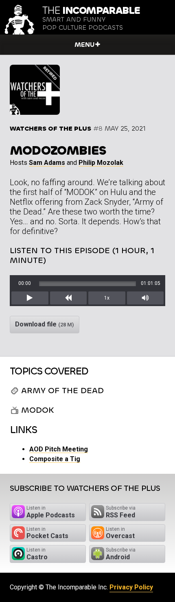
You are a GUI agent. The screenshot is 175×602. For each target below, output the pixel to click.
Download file (44, 324)
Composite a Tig (54, 459)
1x (106, 298)
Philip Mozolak (101, 162)
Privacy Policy (131, 587)
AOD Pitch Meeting (58, 449)
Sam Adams (47, 162)
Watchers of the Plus (50, 128)
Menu (84, 44)
